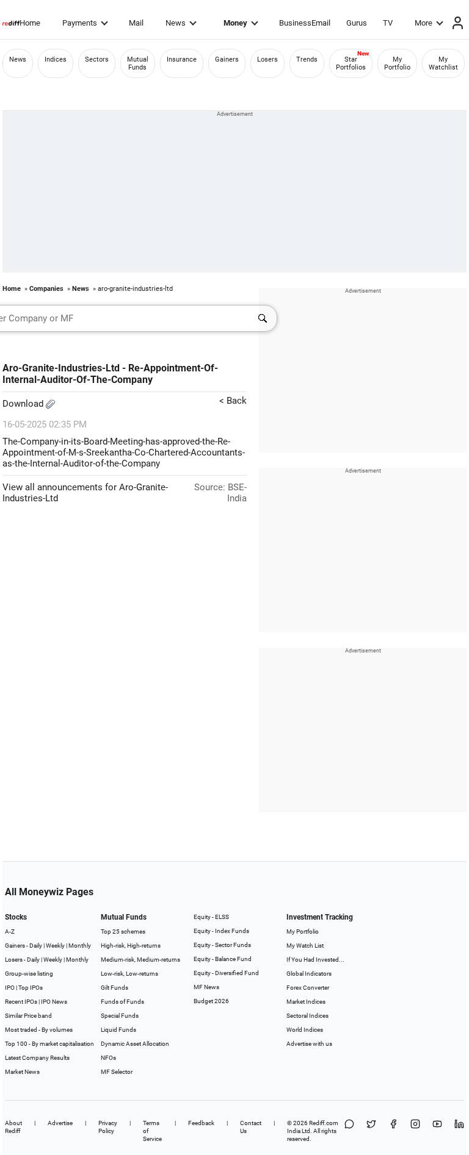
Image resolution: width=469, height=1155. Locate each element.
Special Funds (120, 1016)
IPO (10, 988)
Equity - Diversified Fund (226, 973)
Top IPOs (30, 988)
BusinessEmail (304, 22)
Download (24, 403)
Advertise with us (309, 1044)
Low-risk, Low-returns (129, 974)
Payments (79, 22)
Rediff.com (323, 1123)
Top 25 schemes (123, 931)
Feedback (201, 1123)
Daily (35, 945)
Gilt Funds (114, 988)
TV (388, 22)
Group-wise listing (29, 974)
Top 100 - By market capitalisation (49, 1044)
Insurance (182, 59)
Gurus (356, 22)
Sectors (97, 59)
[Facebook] (393, 1131)
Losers (267, 59)
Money (235, 22)
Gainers (227, 59)
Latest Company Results (37, 1058)
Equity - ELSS (211, 917)
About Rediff (13, 1127)
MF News (206, 987)
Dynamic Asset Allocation (135, 1044)
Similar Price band (28, 1016)
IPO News (54, 1002)
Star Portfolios (351, 63)
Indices (56, 59)
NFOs (108, 1058)
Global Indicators (309, 974)
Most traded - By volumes (39, 1030)
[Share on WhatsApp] (349, 1131)
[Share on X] (371, 1131)
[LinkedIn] (459, 1131)
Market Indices (305, 1002)
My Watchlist (443, 63)
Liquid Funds (118, 1030)
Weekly (55, 945)
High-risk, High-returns (131, 945)
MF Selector (117, 1072)
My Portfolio (397, 63)
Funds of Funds (122, 1002)
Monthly (79, 945)
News (175, 22)
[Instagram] (415, 1131)
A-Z (10, 931)
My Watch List (305, 945)
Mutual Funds (137, 63)
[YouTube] (437, 1131)
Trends (307, 59)
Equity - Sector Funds (222, 945)
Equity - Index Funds (221, 931)
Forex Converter (307, 988)
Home (30, 22)
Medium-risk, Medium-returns (140, 960)
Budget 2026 (211, 1001)
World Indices (304, 1030)
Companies (46, 289)
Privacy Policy (107, 1127)
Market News (22, 1072)
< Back (233, 400)
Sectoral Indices (307, 1016)
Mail (136, 22)
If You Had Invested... (315, 960)
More (423, 22)
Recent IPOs (21, 1002)
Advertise (60, 1123)
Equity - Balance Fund (223, 959)
